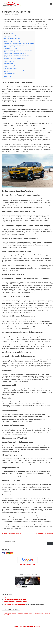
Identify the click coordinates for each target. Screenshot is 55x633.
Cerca (50, 543)
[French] (5, 553)
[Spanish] (12, 553)
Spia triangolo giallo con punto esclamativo (15, 604)
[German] (8, 553)
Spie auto (6, 598)
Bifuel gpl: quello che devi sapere (44, 533)
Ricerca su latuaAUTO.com (8, 541)
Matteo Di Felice (15, 14)
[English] (3, 553)
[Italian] (10, 553)
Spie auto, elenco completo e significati (12, 533)
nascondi (12, 33)
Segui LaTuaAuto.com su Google (27, 564)
